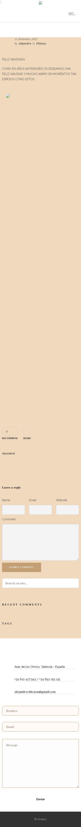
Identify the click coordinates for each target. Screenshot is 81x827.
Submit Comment (21, 567)
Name (6, 500)
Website (61, 500)
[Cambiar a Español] (40, 3)
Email (32, 500)
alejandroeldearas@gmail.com (35, 692)
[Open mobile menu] (73, 14)
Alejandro (25, 43)
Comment (9, 519)
